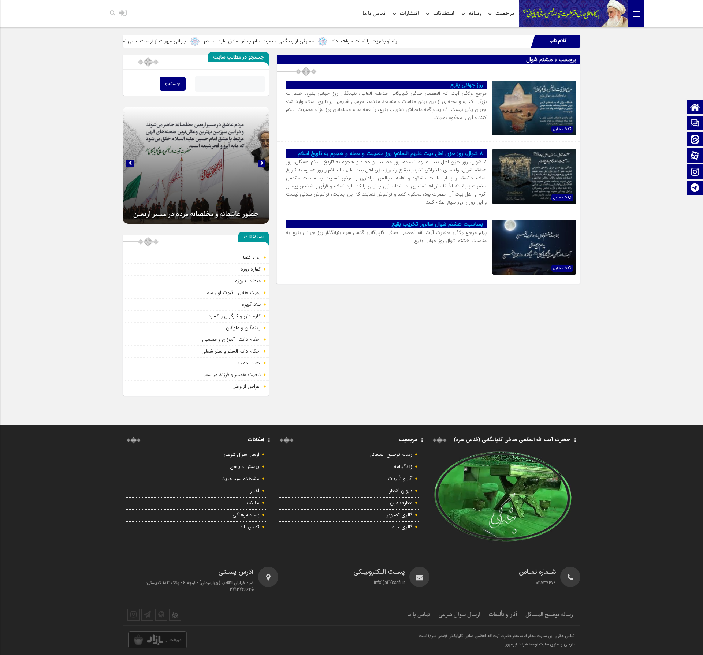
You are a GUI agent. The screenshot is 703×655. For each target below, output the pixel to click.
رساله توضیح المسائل (391, 454)
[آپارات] (695, 156)
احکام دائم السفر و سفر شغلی (231, 351)
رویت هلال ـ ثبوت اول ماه (234, 293)
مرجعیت (504, 14)
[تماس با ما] (695, 124)
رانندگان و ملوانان (243, 328)
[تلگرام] (695, 188)
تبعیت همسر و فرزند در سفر (232, 375)
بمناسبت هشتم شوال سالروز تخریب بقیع (437, 224)
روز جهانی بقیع (466, 85)
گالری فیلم (401, 527)
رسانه (475, 14)
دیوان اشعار (400, 491)
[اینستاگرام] (695, 172)
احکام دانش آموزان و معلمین (231, 339)
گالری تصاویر (399, 515)
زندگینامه (403, 466)
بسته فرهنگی (246, 515)
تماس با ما (374, 14)
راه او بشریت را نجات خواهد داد (399, 41)
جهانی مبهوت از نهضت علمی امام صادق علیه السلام (168, 41)
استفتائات (443, 14)
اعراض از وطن (246, 386)
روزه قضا (252, 257)
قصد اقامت (249, 363)
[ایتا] (695, 140)
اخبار (254, 491)
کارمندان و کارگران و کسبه (234, 316)
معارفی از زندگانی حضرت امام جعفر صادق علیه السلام (294, 41)
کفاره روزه (251, 269)
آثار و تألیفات (400, 478)
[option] (196, 165)
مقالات (252, 503)
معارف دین (401, 503)
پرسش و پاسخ (244, 466)
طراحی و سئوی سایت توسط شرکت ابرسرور (540, 644)
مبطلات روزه (248, 281)
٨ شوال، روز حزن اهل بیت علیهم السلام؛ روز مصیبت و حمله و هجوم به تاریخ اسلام (390, 153)
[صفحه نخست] (695, 108)
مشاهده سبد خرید (240, 478)
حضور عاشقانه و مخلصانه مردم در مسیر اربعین (196, 214)
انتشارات (409, 14)
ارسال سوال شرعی (241, 454)
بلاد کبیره (251, 304)
